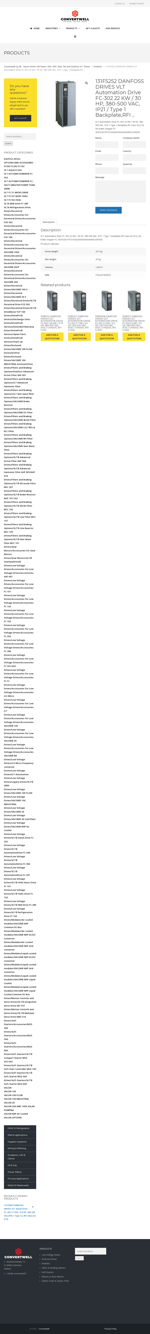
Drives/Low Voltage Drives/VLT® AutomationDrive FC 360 (17, 860)
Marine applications (17, 1135)
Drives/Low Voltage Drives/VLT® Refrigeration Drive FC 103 (18, 912)
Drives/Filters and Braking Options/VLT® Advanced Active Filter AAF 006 (18, 457)
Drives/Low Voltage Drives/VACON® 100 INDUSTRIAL (14, 800)
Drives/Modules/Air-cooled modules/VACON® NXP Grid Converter (18, 946)
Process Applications (18, 1178)
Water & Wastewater (18, 1185)
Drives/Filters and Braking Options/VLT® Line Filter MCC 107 (20, 517)
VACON (7, 1087)
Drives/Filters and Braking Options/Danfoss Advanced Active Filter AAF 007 (19, 371)
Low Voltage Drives (51, 1254)
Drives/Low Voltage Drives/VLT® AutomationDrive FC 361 (17, 871)
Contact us (120, 3)
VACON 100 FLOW (13, 1095)
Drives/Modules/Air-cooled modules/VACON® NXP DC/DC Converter (20, 935)
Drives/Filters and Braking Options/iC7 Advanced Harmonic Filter (18, 382)
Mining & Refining (17, 1148)
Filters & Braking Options (53, 1267)
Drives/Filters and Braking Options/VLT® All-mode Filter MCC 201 (20, 483)
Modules (46, 1263)
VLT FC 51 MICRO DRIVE (16, 192)
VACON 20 (9, 1102)
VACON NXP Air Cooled (16, 1113)
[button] (86, 83)
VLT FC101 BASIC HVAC (16, 196)
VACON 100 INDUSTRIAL (16, 1098)
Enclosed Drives (49, 1259)
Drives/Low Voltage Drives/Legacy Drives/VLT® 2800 (18, 781)
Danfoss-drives (12, 158)
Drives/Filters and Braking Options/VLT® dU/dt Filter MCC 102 (18, 505)
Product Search (136, 3)
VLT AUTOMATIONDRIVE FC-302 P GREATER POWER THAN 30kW (19, 185)
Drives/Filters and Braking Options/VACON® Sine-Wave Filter (19, 446)
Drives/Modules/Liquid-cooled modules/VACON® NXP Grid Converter (20, 968)
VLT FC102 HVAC (12, 199)
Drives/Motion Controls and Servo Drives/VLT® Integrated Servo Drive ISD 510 (20, 1002)
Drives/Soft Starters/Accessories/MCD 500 (18, 1035)
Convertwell (44, 1328)
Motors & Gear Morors (53, 1276)
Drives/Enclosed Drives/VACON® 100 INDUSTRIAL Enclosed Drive (18, 360)
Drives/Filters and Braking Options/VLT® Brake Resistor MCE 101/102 (20, 494)
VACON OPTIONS (13, 1117)
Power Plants (14, 1172)
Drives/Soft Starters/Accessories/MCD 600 (18, 1046)
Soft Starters (48, 1272)
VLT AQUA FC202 (13, 170)
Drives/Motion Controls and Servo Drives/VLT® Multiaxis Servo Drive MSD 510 (19, 1013)
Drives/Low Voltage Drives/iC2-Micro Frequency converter (18, 763)
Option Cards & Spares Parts (55, 1280)
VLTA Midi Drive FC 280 (16, 203)
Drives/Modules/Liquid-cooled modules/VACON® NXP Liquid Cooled (20, 979)
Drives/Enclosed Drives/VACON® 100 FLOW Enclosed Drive (18, 349)
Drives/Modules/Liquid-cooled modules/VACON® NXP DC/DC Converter (20, 957)
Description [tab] (48, 222)
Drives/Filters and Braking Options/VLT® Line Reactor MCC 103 (18, 528)
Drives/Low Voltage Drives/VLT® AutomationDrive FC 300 (17, 849)
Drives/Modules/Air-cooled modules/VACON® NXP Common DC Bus (18, 923)
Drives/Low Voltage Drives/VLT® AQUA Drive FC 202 (19, 838)
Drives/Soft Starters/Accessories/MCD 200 (18, 1024)
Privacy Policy (111, 1328)
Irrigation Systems (17, 1141)
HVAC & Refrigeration (19, 1128)
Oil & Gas (12, 1165)
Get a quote (20, 118)
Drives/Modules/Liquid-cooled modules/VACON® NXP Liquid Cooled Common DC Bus (20, 990)
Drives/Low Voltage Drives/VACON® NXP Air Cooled (16, 826)
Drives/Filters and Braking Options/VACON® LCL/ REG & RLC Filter (19, 427)
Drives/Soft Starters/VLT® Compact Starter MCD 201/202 (18, 1058)
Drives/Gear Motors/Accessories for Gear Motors (19, 550)
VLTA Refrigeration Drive (17, 207)
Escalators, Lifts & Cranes (16, 1157)
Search (8, 143)
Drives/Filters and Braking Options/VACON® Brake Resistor (18, 401)
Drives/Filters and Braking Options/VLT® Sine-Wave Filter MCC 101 (18, 539)
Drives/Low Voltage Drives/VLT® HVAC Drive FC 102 (18, 893)
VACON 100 (10, 1091)
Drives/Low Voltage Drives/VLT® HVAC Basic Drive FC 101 (20, 882)
